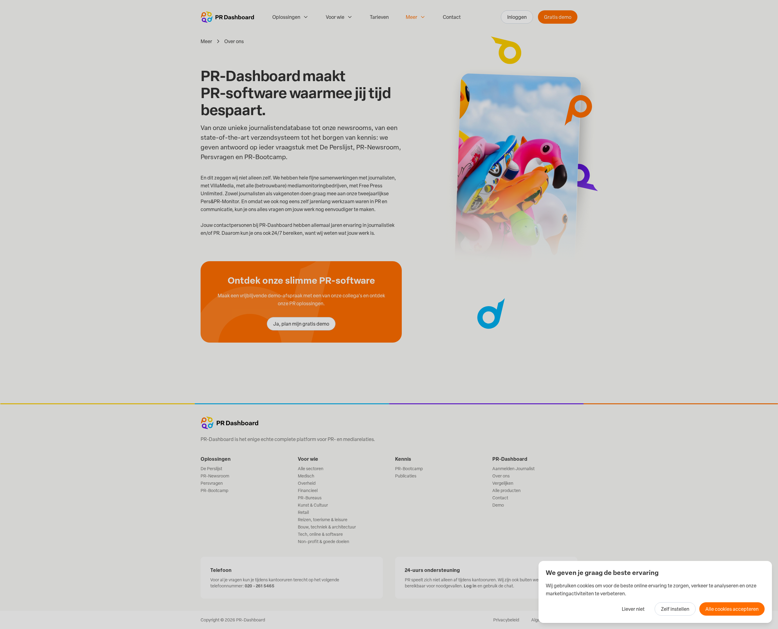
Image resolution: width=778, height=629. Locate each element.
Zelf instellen (675, 609)
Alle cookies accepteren (732, 609)
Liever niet (633, 609)
